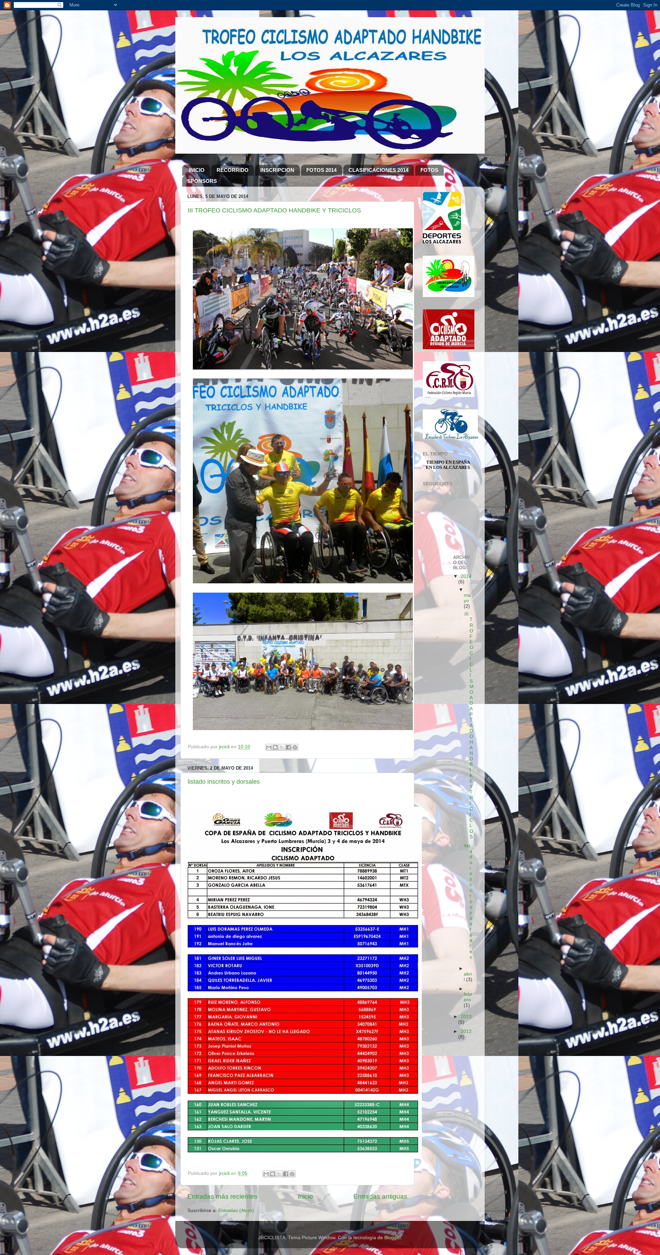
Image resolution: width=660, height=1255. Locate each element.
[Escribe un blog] (275, 747)
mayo (467, 598)
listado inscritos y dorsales (224, 781)
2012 (466, 1031)
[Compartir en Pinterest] (295, 747)
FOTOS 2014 (321, 170)
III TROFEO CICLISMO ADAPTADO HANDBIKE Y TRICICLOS (274, 210)
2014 (466, 576)
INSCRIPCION (277, 170)
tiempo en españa (448, 462)
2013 (466, 1016)
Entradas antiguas (380, 1196)
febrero (468, 997)
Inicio (305, 1196)
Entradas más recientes (222, 1196)
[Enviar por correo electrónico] (268, 747)
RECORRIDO (233, 170)
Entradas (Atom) (236, 1210)
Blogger (392, 1237)
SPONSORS (202, 181)
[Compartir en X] (281, 747)
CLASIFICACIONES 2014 (378, 170)
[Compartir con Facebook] (288, 747)
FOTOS (429, 170)
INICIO (197, 170)
